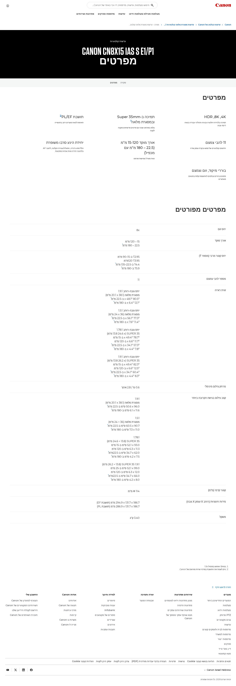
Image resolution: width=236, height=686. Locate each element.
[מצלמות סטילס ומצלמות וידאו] (128, 14)
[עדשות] (117, 14)
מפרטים (113, 82)
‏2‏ (60, 115)
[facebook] (31, 670)
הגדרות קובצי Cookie (83, 661)
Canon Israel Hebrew (218, 669)
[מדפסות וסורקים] (96, 14)
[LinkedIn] (23, 670)
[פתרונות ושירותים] (75, 14)
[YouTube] (7, 670)
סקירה (123, 82)
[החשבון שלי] (7, 5)
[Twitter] (15, 670)
